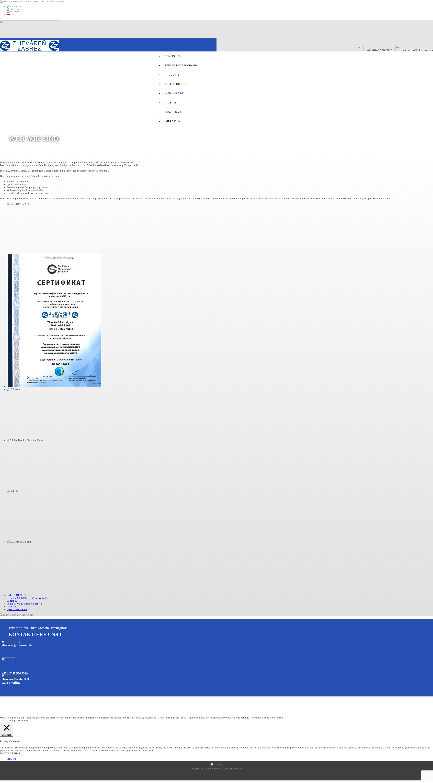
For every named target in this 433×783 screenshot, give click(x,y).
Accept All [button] (23, 720)
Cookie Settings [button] (8, 720)
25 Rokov (12, 600)
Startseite (173, 56)
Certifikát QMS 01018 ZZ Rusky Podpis (28, 598)
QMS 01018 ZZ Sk (17, 595)
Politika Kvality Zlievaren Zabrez (24, 603)
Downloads (173, 111)
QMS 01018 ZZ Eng (17, 609)
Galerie (170, 102)
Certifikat (12, 606)
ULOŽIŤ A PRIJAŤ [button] (10, 753)
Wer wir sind (174, 93)
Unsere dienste (176, 84)
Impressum (173, 121)
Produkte (172, 74)
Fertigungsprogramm (181, 65)
